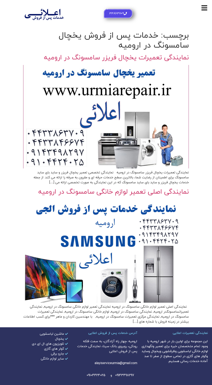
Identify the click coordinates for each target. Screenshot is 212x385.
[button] (204, 7)
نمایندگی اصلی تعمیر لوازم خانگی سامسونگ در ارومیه (113, 192)
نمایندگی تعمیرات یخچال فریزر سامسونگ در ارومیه (116, 57)
